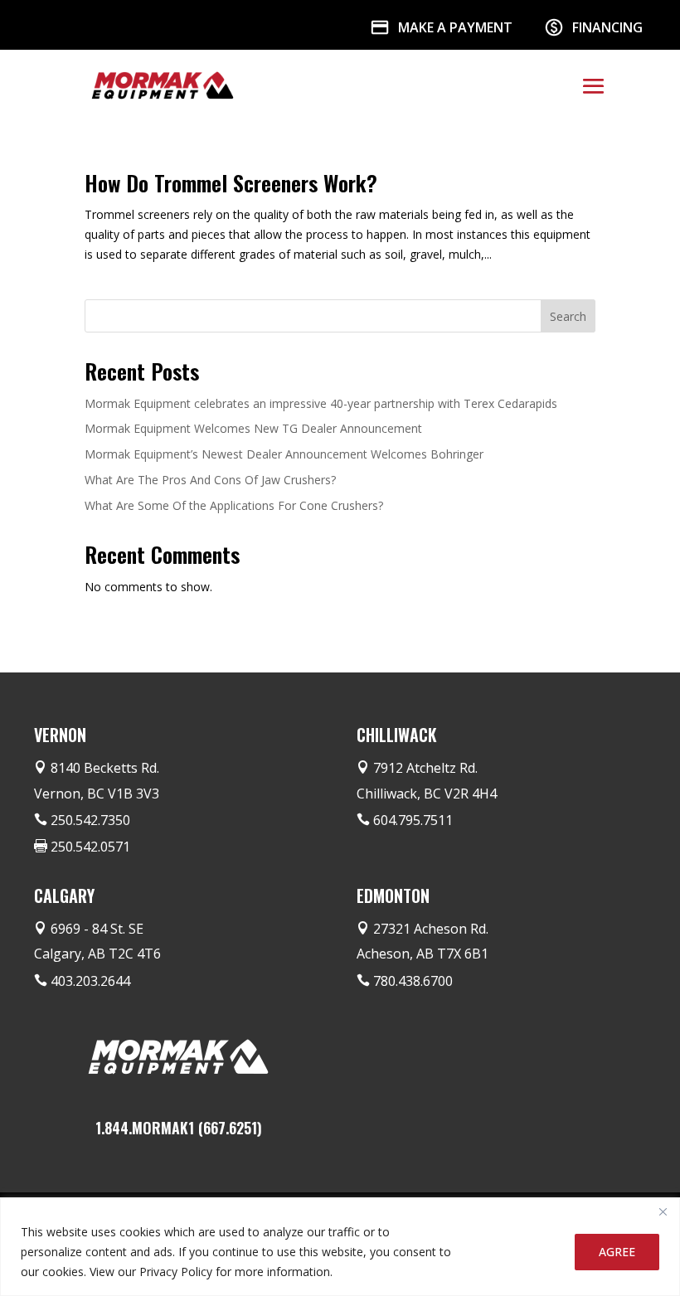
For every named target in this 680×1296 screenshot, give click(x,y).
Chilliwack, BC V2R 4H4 (427, 793)
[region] (340, 1246)
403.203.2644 (90, 981)
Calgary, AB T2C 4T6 (97, 953)
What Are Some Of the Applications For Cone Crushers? (234, 505)
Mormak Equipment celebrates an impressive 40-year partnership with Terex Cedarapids (321, 403)
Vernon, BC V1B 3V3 (96, 793)
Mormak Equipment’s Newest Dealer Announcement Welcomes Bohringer (284, 454)
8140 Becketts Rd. (105, 768)
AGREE (617, 1252)
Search (568, 316)
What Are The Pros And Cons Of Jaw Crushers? (210, 480)
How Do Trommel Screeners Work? (231, 183)
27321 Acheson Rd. (430, 929)
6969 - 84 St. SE (97, 929)
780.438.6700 (413, 981)
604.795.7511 (413, 820)
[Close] (663, 1211)
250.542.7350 (90, 820)
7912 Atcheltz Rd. (425, 768)
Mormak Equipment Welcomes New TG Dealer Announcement (253, 428)
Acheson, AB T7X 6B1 (422, 953)
